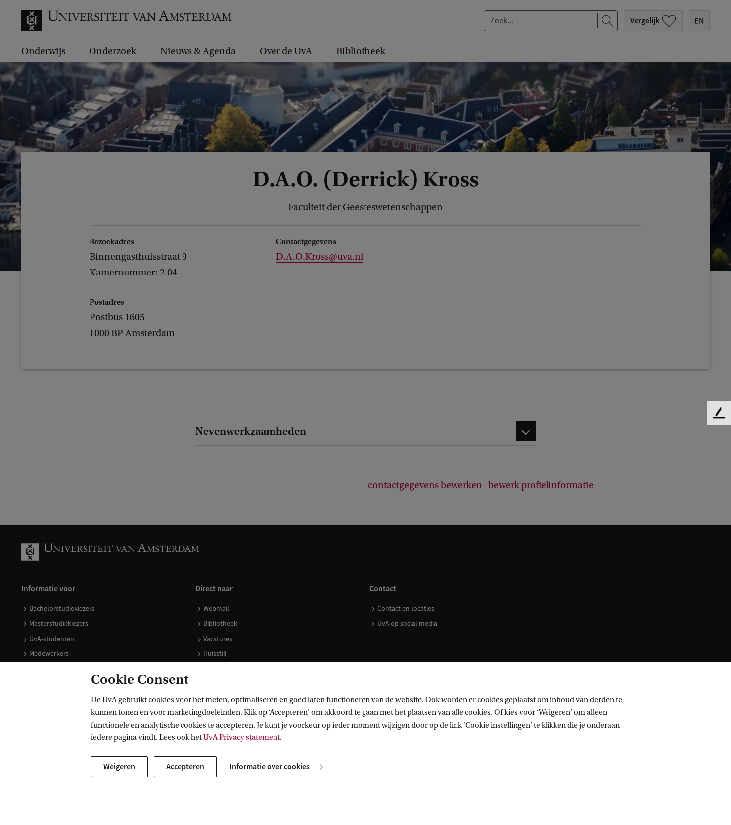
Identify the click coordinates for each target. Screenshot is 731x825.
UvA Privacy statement (241, 737)
